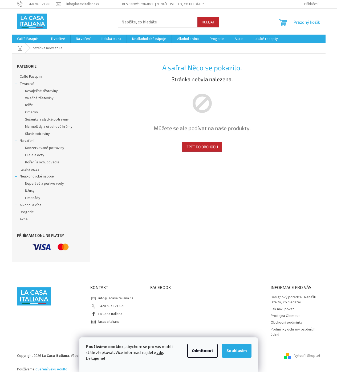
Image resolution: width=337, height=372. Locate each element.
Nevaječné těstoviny (41, 91)
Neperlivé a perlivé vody (44, 183)
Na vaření (27, 140)
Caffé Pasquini (31, 76)
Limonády (32, 198)
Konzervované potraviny (44, 148)
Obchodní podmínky (287, 322)
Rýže (29, 105)
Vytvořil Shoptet (307, 356)
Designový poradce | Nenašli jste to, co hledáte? (163, 4)
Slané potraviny (37, 134)
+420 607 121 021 (111, 306)
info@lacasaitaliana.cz (115, 298)
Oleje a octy (34, 155)
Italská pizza (29, 169)
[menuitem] (28, 39)
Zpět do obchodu (202, 146)
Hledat (208, 22)
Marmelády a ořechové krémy (48, 126)
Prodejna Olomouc (285, 316)
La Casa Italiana (110, 314)
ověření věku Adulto (51, 369)
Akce (24, 219)
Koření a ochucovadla (42, 162)
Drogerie (27, 212)
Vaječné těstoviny (39, 98)
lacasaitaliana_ (109, 321)
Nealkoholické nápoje (37, 176)
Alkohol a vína (30, 205)
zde (160, 353)
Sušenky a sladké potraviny (47, 119)
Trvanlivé (27, 83)
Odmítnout (202, 351)
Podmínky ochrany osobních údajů (293, 332)
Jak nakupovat (282, 309)
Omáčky (31, 112)
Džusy (30, 190)
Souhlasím (236, 351)
